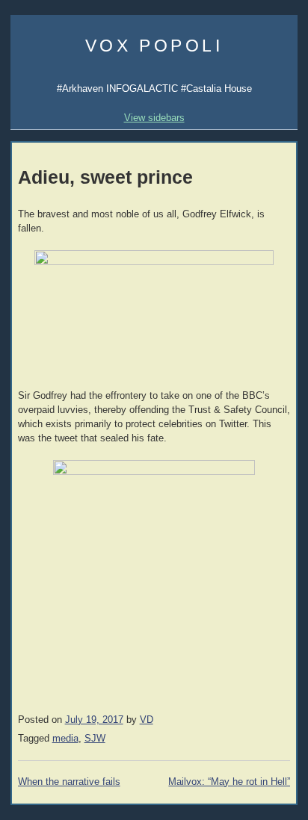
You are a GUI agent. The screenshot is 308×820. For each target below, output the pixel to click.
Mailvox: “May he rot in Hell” (229, 782)
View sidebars (154, 117)
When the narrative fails (69, 782)
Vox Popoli (154, 45)
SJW (94, 738)
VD (146, 720)
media (65, 738)
